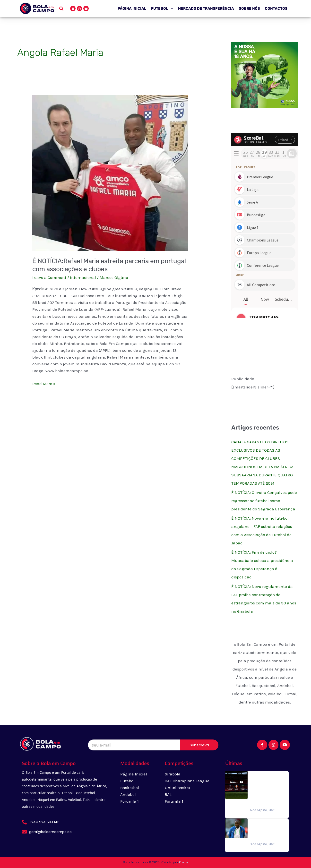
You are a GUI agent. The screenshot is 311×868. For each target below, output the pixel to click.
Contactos (276, 8)
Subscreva (199, 745)
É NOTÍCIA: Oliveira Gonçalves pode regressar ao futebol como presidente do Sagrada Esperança (264, 500)
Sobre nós (249, 8)
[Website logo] (36, 8)
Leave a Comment (49, 277)
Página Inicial (132, 8)
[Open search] (61, 8)
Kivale (183, 862)
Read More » (44, 383)
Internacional (83, 277)
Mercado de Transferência (206, 8)
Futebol (159, 8)
